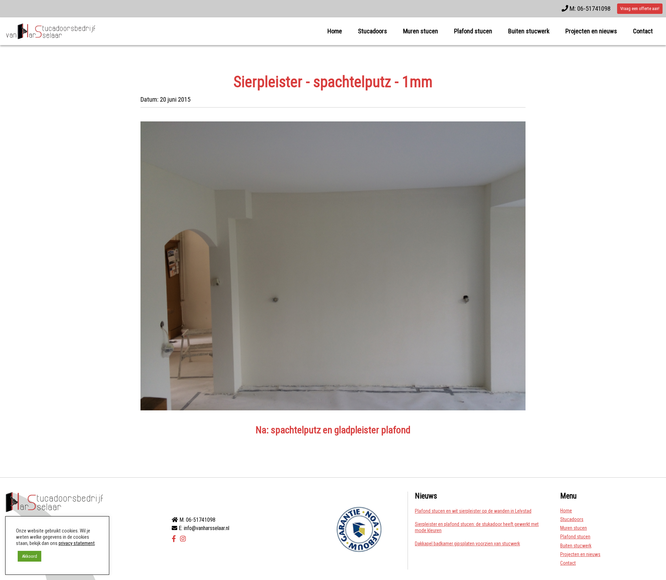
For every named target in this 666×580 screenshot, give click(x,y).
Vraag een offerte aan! (639, 8)
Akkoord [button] (29, 556)
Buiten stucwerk (528, 31)
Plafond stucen (473, 31)
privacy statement (77, 543)
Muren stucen (420, 31)
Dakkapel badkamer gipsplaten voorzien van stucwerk (467, 543)
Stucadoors (372, 31)
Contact (643, 31)
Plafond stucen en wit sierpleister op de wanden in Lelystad (473, 511)
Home (334, 31)
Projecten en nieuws (591, 31)
